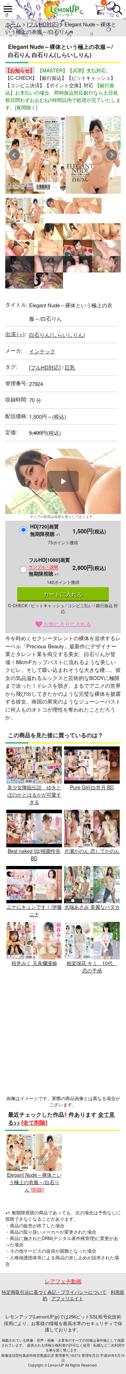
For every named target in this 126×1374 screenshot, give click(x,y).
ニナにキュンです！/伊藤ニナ (34, 910)
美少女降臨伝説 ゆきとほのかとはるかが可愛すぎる (34, 794)
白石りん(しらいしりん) (57, 334)
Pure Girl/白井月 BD (92, 787)
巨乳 (70, 367)
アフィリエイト (67, 1298)
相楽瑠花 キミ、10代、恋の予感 (92, 966)
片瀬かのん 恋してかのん (92, 850)
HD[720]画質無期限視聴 (45, 530)
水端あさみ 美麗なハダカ (92, 906)
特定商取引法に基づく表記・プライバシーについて (54, 1292)
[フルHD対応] (42, 24)
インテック (42, 351)
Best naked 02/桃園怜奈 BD (34, 854)
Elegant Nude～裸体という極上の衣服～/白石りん (34, 1182)
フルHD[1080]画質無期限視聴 (49, 566)
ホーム (13, 24)
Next (111, 155)
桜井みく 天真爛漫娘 (34, 963)
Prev (14, 155)
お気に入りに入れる (66, 624)
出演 (14, 334)
